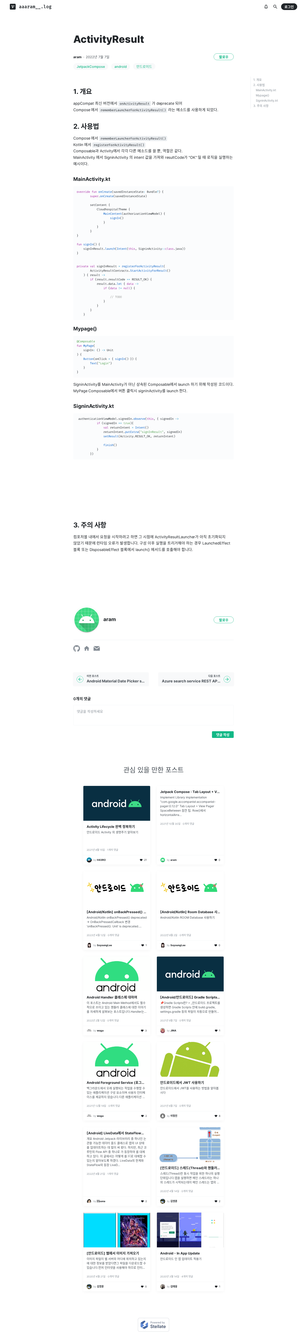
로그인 (289, 7)
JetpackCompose (91, 66)
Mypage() (262, 95)
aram (77, 57)
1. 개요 (257, 79)
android (120, 66)
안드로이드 (144, 66)
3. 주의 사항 (261, 105)
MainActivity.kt (266, 90)
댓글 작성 (223, 735)
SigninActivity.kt (267, 100)
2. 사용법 (259, 85)
